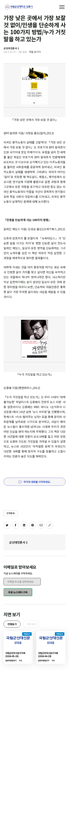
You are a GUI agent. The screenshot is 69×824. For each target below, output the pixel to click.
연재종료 (11, 513)
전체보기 (12, 624)
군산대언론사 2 (18, 542)
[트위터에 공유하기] (7, 525)
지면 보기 (31, 624)
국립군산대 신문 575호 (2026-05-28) (15, 654)
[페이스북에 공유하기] (15, 525)
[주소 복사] (49, 525)
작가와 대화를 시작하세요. (37, 482)
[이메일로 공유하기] (41, 525)
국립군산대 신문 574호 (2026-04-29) (48, 654)
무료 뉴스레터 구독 (18, 592)
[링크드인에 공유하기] (24, 525)
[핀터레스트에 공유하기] (32, 525)
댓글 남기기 (35, 51)
